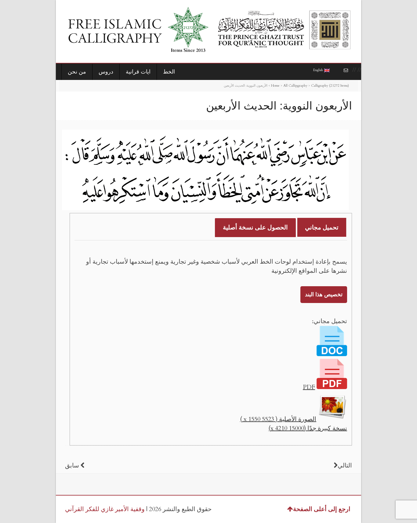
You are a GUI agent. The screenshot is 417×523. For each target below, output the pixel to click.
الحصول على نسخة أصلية (255, 227)
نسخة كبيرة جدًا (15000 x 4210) (307, 428)
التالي (345, 465)
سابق (72, 465)
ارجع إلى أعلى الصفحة (321, 509)
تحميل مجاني (322, 227)
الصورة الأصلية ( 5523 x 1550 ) (278, 419)
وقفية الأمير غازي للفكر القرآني (105, 509)
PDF (309, 387)
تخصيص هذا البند (324, 294)
